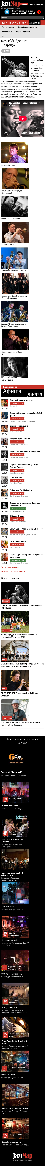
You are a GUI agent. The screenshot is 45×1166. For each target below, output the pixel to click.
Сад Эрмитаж (8, 907)
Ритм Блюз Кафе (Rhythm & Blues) (23, 534)
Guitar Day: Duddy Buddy (21, 490)
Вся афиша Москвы (10, 567)
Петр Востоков (8, 245)
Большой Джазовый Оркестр (13, 270)
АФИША (4, 23)
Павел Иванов (7, 380)
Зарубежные (7, 31)
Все (3, 36)
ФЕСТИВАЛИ (14, 23)
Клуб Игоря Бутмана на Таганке (22, 421)
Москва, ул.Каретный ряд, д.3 (14, 909)
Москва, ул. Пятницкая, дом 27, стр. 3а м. (15, 944)
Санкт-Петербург (35, 4)
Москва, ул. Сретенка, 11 (12, 1078)
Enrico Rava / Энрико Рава (12, 219)
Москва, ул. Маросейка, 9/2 (12, 977)
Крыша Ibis (14, 406)
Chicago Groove (17, 516)
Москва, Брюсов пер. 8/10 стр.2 (15, 1145)
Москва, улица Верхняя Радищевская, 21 (12, 845)
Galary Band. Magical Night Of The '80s (27, 529)
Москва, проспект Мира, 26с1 (14, 809)
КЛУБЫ (25, 23)
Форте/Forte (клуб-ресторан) (15, 1108)
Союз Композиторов (18, 522)
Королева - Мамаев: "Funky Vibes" (25, 452)
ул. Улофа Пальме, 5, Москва (13, 775)
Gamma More (15, 547)
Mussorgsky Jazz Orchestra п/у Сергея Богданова (14, 297)
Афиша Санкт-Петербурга (13, 571)
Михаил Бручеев (8, 165)
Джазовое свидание (19, 426)
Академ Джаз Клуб (10, 806)
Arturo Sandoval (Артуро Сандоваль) (12, 192)
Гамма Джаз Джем (18, 542)
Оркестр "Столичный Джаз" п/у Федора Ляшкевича (14, 325)
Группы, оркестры (23, 31)
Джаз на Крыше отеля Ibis (21, 400)
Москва (24, 4)
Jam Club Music (16, 432)
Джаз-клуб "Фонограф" (11, 772)
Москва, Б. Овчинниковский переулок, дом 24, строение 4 (14, 1011)
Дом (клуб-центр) (9, 1008)
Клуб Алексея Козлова (19, 444)
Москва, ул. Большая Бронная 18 (14, 1112)
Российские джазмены (27, 27)
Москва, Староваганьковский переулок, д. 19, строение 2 (15, 1047)
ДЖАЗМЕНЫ (34, 23)
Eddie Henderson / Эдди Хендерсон (12, 353)
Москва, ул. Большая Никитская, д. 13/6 (10, 879)
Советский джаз (17, 477)
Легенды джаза (8, 27)
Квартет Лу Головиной (20, 439)
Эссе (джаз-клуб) (17, 473)
